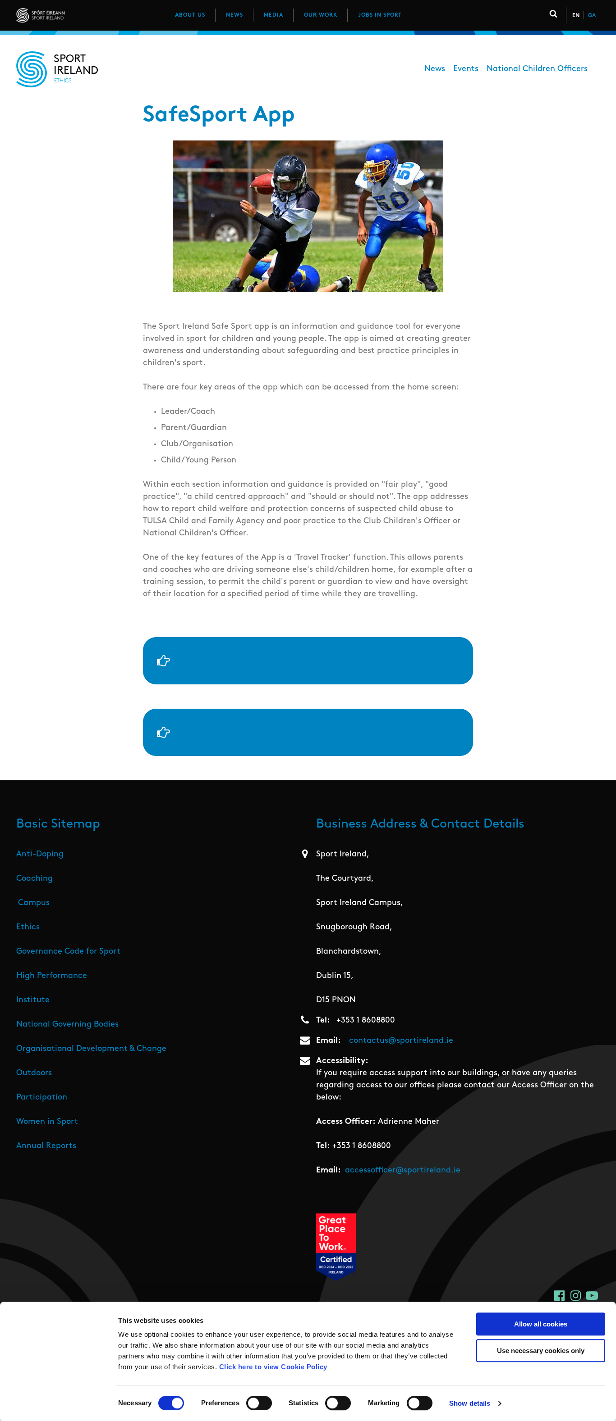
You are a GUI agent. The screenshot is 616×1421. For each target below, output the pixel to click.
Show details (469, 1403)
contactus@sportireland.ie (401, 1041)
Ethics (28, 927)
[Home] (80, 15)
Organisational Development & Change (91, 1049)
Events (465, 69)
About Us (190, 15)
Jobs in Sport (380, 15)
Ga (592, 15)
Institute (33, 1000)
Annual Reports (46, 1146)
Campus (34, 903)
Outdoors (34, 1073)
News (234, 15)
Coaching (34, 879)
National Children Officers (537, 69)
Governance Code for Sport (68, 952)
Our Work (320, 15)
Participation (41, 1098)
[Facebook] (559, 1296)
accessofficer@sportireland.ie (402, 1171)
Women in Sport (47, 1122)
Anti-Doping (40, 855)
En (575, 15)
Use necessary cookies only (540, 1350)
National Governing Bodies (67, 1025)
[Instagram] (576, 1296)
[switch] (259, 1403)
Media (273, 15)
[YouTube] (592, 1296)
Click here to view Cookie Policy (273, 1367)
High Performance (51, 976)
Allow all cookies (540, 1324)
